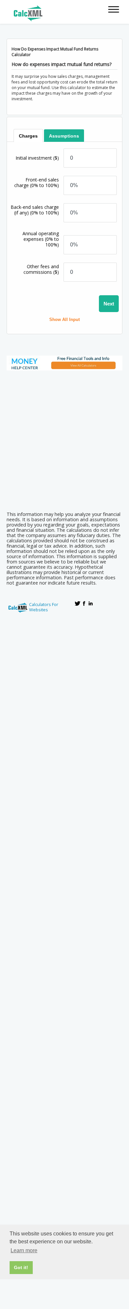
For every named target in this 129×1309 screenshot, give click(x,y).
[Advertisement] (64, 438)
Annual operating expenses (40, 239)
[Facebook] (84, 603)
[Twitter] (77, 603)
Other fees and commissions (41, 269)
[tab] (28, 135)
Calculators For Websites (43, 607)
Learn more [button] (24, 1250)
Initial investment (37, 158)
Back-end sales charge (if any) (35, 210)
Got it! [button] (21, 1267)
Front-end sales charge (36, 182)
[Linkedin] (90, 603)
